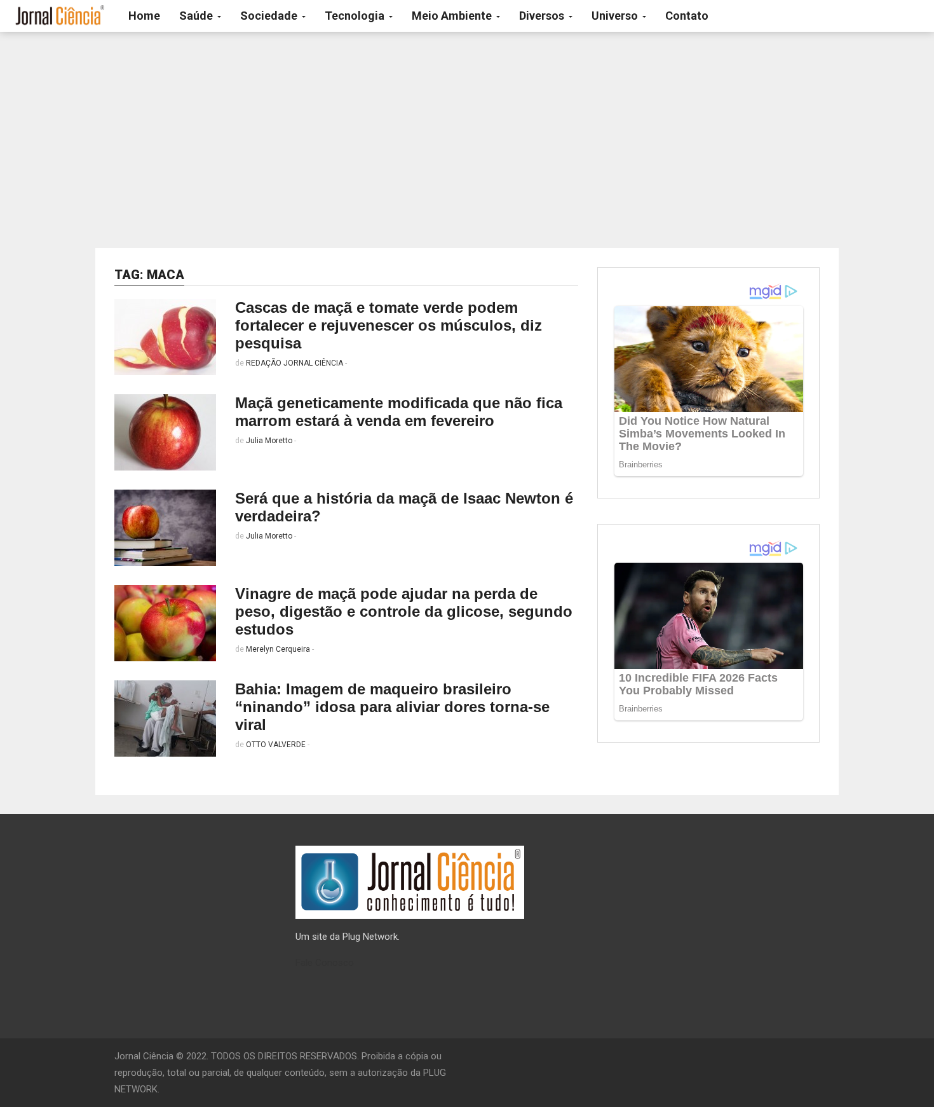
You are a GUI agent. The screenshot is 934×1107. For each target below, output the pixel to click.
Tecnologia (356, 15)
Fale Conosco (324, 962)
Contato (686, 15)
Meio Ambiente (453, 15)
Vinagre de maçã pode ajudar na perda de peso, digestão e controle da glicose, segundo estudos (403, 611)
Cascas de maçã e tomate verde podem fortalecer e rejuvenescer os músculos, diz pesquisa (388, 325)
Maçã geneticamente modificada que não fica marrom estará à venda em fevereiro (398, 411)
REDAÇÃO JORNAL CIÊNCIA (294, 363)
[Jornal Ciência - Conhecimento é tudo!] (59, 16)
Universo (616, 15)
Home (144, 15)
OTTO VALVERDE (276, 744)
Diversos (543, 15)
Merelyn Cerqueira (278, 649)
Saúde (197, 15)
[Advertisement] (467, 140)
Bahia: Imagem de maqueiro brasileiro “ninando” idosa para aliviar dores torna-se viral (392, 706)
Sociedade (270, 15)
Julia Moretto (269, 440)
